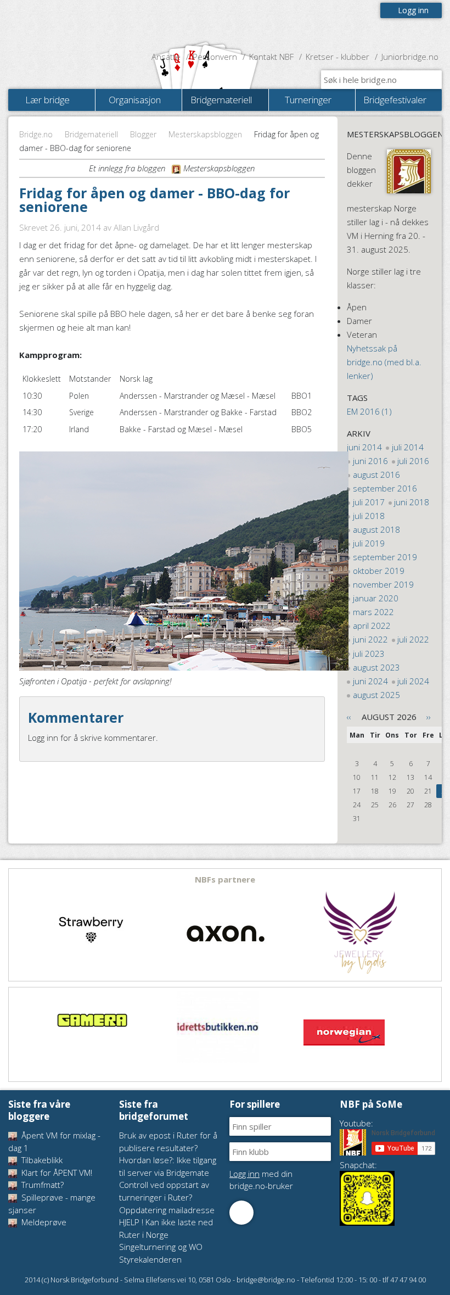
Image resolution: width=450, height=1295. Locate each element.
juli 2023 (369, 653)
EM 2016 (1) (369, 411)
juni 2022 (370, 639)
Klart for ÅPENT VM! (55, 1172)
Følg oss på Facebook (241, 1213)
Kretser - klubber (337, 56)
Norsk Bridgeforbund (78, 25)
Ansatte (166, 56)
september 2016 (385, 488)
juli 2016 (413, 460)
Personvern (215, 56)
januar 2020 (375, 598)
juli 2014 (408, 447)
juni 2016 (370, 460)
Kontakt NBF (271, 56)
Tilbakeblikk (41, 1159)
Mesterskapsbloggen (205, 134)
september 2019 (385, 556)
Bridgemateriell (91, 134)
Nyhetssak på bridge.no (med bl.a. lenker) (384, 362)
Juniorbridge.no (409, 56)
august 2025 (376, 694)
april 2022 (372, 625)
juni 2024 (370, 681)
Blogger (143, 134)
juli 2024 (413, 681)
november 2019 (383, 584)
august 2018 (376, 529)
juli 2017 (369, 501)
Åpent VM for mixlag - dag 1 (54, 1141)
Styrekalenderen (150, 1259)
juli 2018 (369, 515)
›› (428, 716)
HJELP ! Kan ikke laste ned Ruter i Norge (166, 1228)
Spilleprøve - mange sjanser (51, 1203)
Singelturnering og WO (161, 1246)
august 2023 (376, 667)
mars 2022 (373, 611)
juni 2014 (364, 447)
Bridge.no (36, 134)
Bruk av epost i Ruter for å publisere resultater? (168, 1141)
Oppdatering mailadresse (167, 1209)
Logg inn (413, 10)
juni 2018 (411, 501)
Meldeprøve (42, 1221)
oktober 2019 (378, 570)
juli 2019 (369, 543)
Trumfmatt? (41, 1184)
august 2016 (376, 474)
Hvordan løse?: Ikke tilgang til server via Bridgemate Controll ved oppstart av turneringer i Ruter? (167, 1178)
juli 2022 (413, 639)
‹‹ (349, 716)
